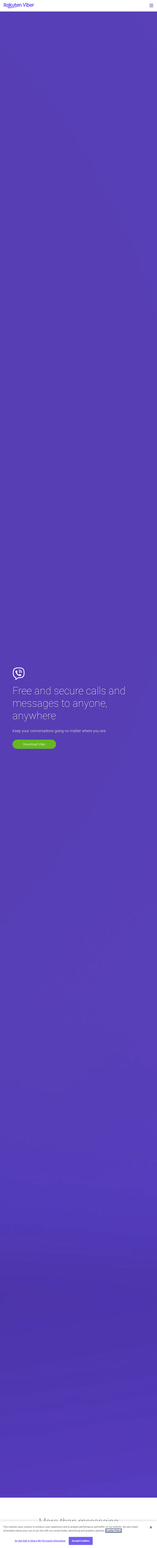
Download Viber (34, 744)
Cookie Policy (113, 1530)
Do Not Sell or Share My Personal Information (40, 1540)
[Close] (151, 1527)
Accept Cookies (81, 1540)
